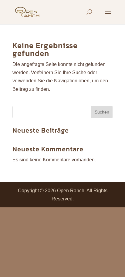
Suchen (102, 112)
